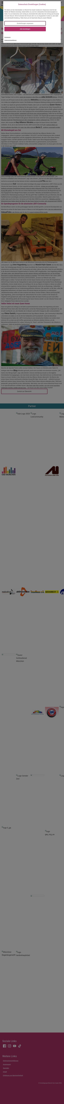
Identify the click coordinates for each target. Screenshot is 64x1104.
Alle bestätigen (25, 29)
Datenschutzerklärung (10, 40)
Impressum (7, 37)
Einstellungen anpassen (25, 23)
